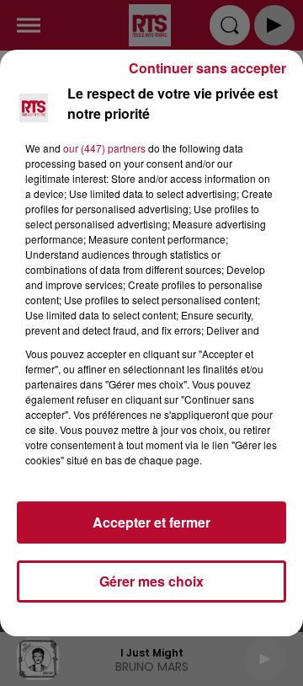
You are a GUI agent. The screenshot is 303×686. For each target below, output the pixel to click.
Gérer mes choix (151, 581)
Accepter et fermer (151, 522)
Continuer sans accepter (207, 68)
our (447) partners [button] (104, 148)
